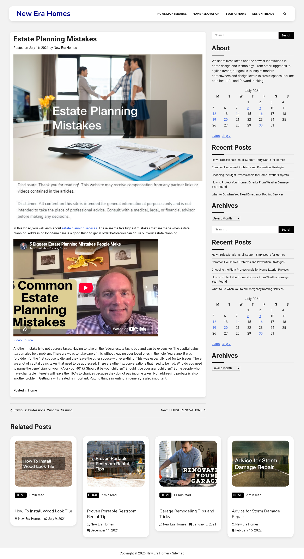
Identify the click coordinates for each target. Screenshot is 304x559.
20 (226, 120)
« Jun (216, 136)
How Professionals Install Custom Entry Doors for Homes (248, 159)
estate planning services (79, 228)
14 (237, 114)
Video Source (23, 340)
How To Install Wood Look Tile (43, 511)
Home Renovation (206, 13)
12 (214, 114)
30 (261, 125)
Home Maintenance (172, 13)
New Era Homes (43, 13)
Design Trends (263, 13)
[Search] (285, 14)
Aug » (226, 136)
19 (214, 120)
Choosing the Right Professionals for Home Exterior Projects (250, 175)
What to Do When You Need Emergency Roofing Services (248, 194)
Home (32, 390)
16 (261, 114)
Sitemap (178, 553)
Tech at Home (236, 13)
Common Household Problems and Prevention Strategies (248, 167)
